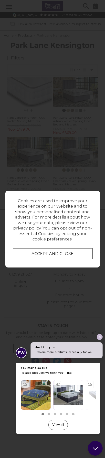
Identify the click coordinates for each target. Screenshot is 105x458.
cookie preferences (52, 239)
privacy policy (27, 228)
